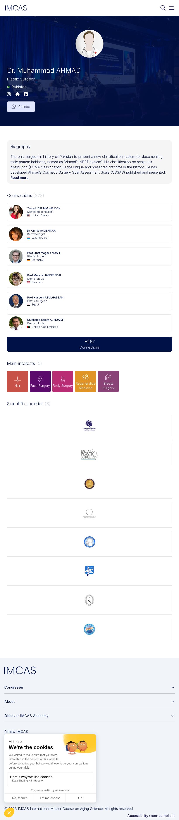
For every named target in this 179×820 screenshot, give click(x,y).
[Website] (17, 94)
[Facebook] (26, 94)
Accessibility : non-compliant (151, 815)
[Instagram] (9, 94)
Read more (19, 177)
